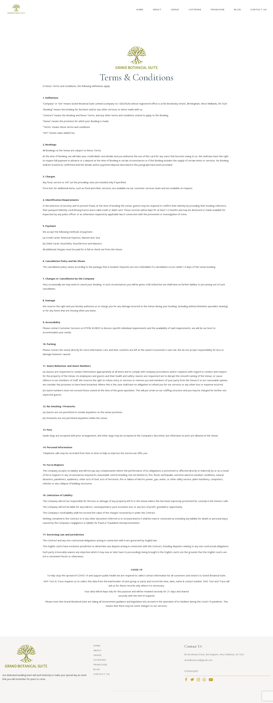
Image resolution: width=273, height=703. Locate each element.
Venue (97, 655)
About (97, 650)
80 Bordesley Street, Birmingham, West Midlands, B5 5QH (214, 654)
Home (96, 645)
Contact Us (101, 674)
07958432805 (191, 671)
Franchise (100, 664)
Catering (99, 660)
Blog (96, 669)
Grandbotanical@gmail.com (198, 660)
